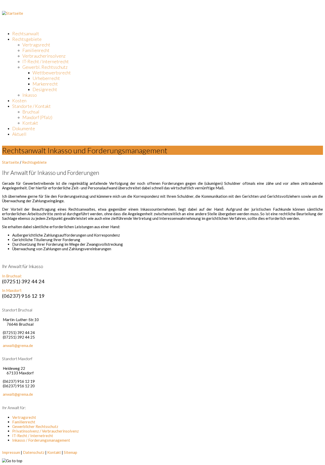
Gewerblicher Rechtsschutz (35, 426)
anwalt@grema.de (18, 345)
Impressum (11, 452)
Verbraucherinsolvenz (44, 56)
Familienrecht (36, 50)
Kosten (19, 100)
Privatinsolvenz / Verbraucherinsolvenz (45, 431)
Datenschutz (33, 452)
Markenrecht (45, 84)
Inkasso (29, 95)
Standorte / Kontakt (31, 106)
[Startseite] (12, 13)
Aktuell (19, 134)
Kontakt (30, 123)
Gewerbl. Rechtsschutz (45, 67)
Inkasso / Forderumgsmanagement (41, 440)
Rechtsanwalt (25, 33)
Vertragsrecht (36, 44)
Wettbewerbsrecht (51, 72)
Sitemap (70, 452)
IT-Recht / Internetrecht (45, 61)
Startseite (10, 162)
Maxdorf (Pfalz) (37, 117)
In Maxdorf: (12, 290)
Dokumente (23, 128)
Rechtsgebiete (27, 39)
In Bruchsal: (12, 276)
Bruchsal (30, 111)
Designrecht (44, 89)
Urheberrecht (46, 78)
